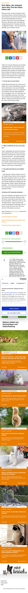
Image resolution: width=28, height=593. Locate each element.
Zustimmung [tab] (5, 283)
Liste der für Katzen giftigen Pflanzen (11, 225)
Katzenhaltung (5, 3)
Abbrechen (4, 316)
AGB (2, 584)
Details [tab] (12, 283)
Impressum (4, 581)
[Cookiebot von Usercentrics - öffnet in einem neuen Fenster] (20, 279)
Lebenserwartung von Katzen (9, 216)
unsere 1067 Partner (11, 292)
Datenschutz (4, 582)
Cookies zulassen (14, 308)
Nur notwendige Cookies (14, 313)
